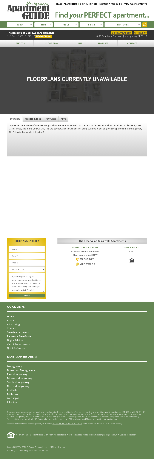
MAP (80, 43)
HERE (34, 419)
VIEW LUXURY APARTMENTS (130, 414)
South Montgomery (18, 382)
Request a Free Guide (19, 336)
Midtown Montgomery (19, 378)
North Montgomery (18, 386)
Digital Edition (15, 340)
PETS (63, 118)
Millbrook (12, 394)
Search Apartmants (18, 332)
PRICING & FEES (33, 118)
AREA (20, 24)
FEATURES (123, 24)
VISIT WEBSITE (87, 264)
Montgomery (14, 366)
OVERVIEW (14, 118)
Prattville (12, 390)
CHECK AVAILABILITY (121, 32)
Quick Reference (16, 348)
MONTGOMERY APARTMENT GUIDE (67, 423)
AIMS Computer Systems (39, 450)
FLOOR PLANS (52, 43)
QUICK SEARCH (41, 414)
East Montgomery (17, 374)
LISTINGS (125, 412)
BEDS (43, 24)
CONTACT (132, 43)
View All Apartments (18, 344)
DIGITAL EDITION (88, 4)
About (10, 320)
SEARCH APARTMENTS (66, 4)
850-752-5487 (140, 32)
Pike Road (12, 402)
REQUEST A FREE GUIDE (110, 4)
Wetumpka (13, 398)
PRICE (66, 24)
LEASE (91, 24)
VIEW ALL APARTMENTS (135, 4)
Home (10, 316)
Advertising (13, 324)
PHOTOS (20, 43)
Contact (11, 328)
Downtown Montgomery (21, 370)
